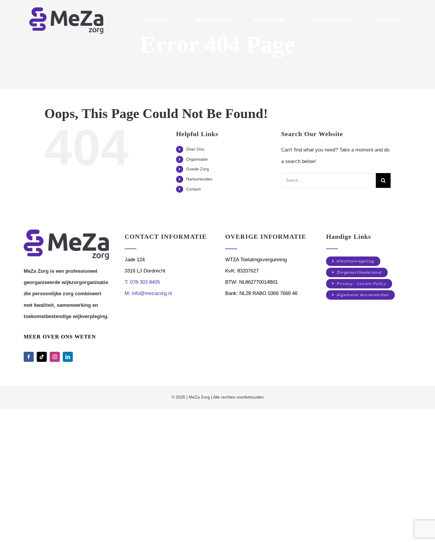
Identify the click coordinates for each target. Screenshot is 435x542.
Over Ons (195, 149)
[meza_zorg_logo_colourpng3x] (66, 232)
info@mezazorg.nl (148, 293)
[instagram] (55, 357)
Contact (193, 189)
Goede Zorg (197, 169)
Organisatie (197, 159)
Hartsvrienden (199, 179)
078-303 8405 (142, 282)
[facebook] (29, 357)
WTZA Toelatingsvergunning (256, 259)
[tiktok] (42, 357)
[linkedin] (68, 357)
